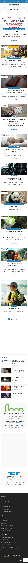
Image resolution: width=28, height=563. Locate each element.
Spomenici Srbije (5, 542)
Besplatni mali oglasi (6, 504)
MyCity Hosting (5, 539)
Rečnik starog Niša (6, 530)
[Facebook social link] (1, 1)
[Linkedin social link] (5, 1)
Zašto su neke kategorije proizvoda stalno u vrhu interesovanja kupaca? (18, 370)
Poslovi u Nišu (5, 509)
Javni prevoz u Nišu (6, 511)
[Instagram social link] (3, 1)
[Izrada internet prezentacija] (14, 407)
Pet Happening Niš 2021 (14, 32)
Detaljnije (14, 40)
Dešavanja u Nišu (5, 506)
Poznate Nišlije (5, 501)
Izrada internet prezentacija (14, 422)
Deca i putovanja (14, 308)
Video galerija (16, 228)
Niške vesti (6, 29)
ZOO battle (14, 206)
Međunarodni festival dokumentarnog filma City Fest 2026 (18, 379)
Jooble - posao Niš (6, 544)
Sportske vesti (16, 57)
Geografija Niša (5, 520)
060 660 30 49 (11, 484)
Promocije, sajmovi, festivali (17, 29)
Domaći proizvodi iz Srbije (8, 549)
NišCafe (10, 57)
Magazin (11, 87)
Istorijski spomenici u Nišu (8, 525)
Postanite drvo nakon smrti (14, 231)
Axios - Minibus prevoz (7, 537)
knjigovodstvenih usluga (14, 478)
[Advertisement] (14, 338)
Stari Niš (3, 518)
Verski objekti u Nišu (6, 528)
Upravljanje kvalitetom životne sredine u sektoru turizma (18, 362)
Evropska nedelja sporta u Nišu (14, 60)
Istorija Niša (4, 523)
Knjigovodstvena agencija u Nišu (10, 547)
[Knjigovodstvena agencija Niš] (14, 473)
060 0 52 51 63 (15, 427)
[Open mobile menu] (1, 4)
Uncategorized (19, 204)
